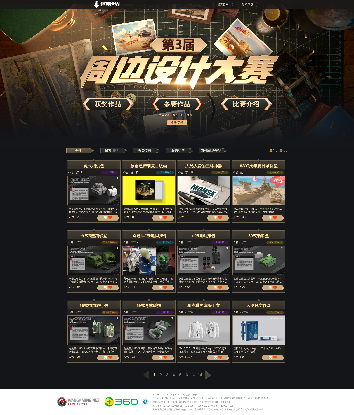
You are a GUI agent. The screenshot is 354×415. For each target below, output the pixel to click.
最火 (282, 150)
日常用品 (111, 150)
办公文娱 (144, 150)
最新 (272, 150)
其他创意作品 (211, 150)
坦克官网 (222, 4)
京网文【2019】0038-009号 (218, 402)
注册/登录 (177, 122)
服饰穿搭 (178, 150)
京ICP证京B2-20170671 (165, 402)
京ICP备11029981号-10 (191, 402)
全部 (78, 150)
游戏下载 (247, 4)
